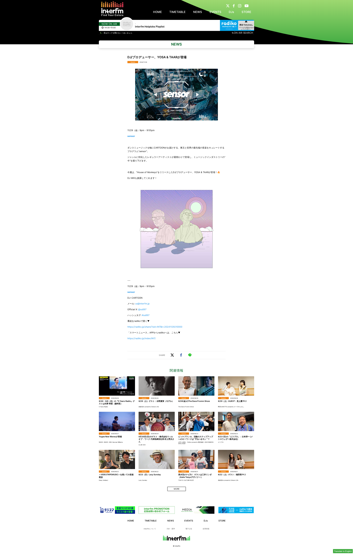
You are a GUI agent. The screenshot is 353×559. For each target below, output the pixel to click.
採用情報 (206, 529)
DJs (231, 12)
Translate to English (343, 551)
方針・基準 (171, 529)
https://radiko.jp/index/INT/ (141, 338)
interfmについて (150, 529)
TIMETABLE (177, 12)
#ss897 (145, 315)
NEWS (197, 12)
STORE (246, 12)
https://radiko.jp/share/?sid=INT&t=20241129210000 (154, 326)
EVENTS (215, 12)
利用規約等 (229, 29)
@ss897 (142, 309)
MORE (176, 489)
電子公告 (188, 529)
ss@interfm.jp (142, 303)
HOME (157, 12)
